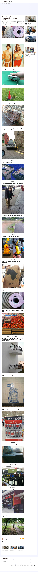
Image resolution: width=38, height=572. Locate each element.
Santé (12, 1)
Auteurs (3, 560)
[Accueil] (4, 1)
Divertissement (21, 0)
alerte (34, 565)
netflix (14, 562)
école (20, 565)
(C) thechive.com (12, 536)
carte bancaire (22, 559)
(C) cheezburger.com (13, 464)
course (16, 565)
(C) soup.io (13, 160)
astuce (28, 559)
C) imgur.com (13, 234)
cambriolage (31, 565)
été (18, 565)
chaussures (12, 559)
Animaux (34, 0)
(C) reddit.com (13, 259)
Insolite (26, 0)
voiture (15, 559)
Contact (3, 562)
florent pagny (18, 559)
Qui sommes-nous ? (4, 561)
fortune (11, 562)
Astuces (13, 0)
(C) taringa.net (13, 373)
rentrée (25, 565)
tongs (29, 562)
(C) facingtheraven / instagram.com (12, 336)
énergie (24, 562)
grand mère (34, 559)
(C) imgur (12, 181)
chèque (31, 559)
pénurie (32, 562)
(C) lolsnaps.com (12, 487)
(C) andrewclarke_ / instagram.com (13, 67)
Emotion (30, 0)
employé (12, 565)
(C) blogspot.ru (13, 442)
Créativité (9, 0)
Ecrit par (14, 21)
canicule (21, 562)
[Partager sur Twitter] (22, 539)
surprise (27, 562)
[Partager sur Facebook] (20, 539)
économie (19, 562)
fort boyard (28, 565)
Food (16, 0)
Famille (9, 1)
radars (22, 565)
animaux (26, 559)
